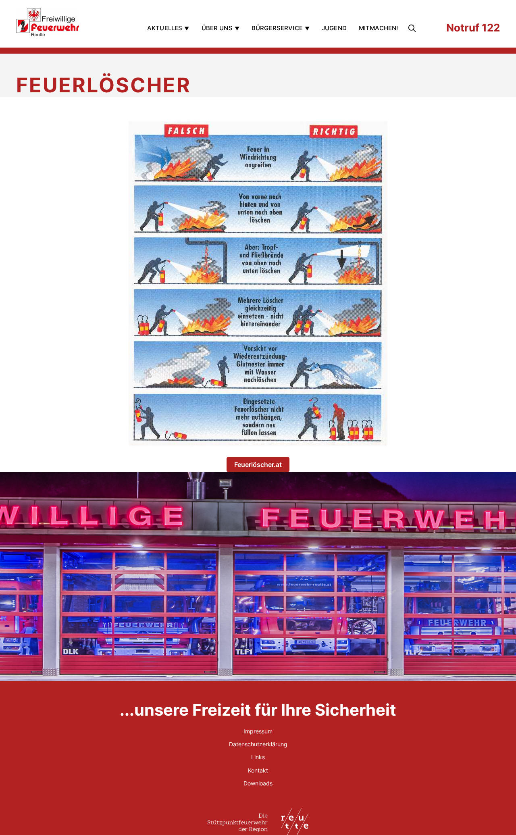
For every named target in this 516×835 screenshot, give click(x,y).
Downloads (258, 783)
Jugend (334, 28)
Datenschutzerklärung (258, 744)
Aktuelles (164, 28)
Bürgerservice (277, 28)
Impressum (258, 731)
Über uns (217, 28)
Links (258, 757)
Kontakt (258, 770)
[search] (413, 28)
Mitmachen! (378, 28)
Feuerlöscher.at (258, 464)
